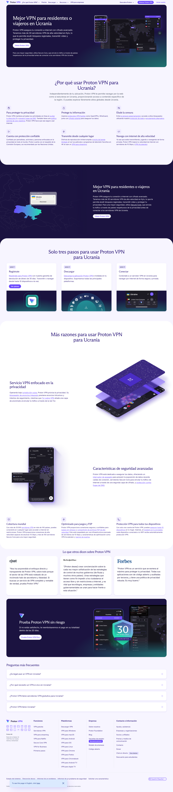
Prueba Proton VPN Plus (30, 637)
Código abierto (94, 749)
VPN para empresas (77, 2)
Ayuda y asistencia (123, 727)
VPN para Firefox (67, 755)
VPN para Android (68, 739)
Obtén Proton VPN (22, 45)
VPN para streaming (79, 144)
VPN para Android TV (69, 763)
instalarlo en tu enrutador (153, 530)
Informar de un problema (46, 779)
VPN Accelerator (141, 144)
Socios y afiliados (122, 735)
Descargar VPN (67, 727)
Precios (44, 2)
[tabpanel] (86, 576)
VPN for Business (40, 747)
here (38, 783)
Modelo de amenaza (96, 745)
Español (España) (157, 779)
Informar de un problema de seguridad (72, 779)
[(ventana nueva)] (7, 726)
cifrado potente (74, 118)
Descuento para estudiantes (126, 757)
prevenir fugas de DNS (27, 118)
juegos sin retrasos (68, 530)
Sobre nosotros (94, 727)
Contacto (119, 745)
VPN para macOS (67, 735)
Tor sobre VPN (48, 398)
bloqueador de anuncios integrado (24, 395)
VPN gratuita (38, 727)
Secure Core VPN (40, 743)
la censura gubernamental (130, 116)
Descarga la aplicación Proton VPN (78, 276)
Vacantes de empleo (96, 739)
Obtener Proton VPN (145, 2)
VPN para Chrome (68, 751)
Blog (90, 735)
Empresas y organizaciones (126, 731)
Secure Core (136, 205)
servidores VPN (27, 527)
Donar (118, 749)
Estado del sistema (13, 779)
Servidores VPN (39, 731)
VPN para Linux (67, 747)
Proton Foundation (96, 731)
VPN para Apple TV (68, 767)
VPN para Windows (68, 731)
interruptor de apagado (102, 477)
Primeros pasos (39, 751)
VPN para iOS (66, 743)
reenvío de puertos (83, 537)
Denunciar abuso (29, 779)
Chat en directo (122, 753)
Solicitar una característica (98, 779)
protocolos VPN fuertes (76, 116)
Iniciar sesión (160, 2)
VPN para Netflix (40, 739)
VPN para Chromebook (69, 759)
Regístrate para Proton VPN (20, 276)
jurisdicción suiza (30, 393)
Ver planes (15, 286)
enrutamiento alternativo (155, 118)
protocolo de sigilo (137, 118)
